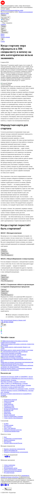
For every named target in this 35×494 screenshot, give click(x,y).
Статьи (3, 41)
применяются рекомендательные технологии (15, 476)
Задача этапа (4, 253)
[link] (3, 30)
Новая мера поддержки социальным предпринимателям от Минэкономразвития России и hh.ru (17, 363)
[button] (2, 34)
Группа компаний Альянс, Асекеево (23, 388)
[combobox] (8, 489)
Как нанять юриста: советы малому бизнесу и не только (17, 350)
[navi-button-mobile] (2, 39)
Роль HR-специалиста (7, 255)
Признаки (3, 249)
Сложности (4, 251)
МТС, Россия (29, 376)
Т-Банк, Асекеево (26, 385)
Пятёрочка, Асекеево (21, 383)
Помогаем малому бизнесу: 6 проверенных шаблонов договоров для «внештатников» (16, 369)
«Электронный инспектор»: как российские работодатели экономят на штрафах (13, 355)
